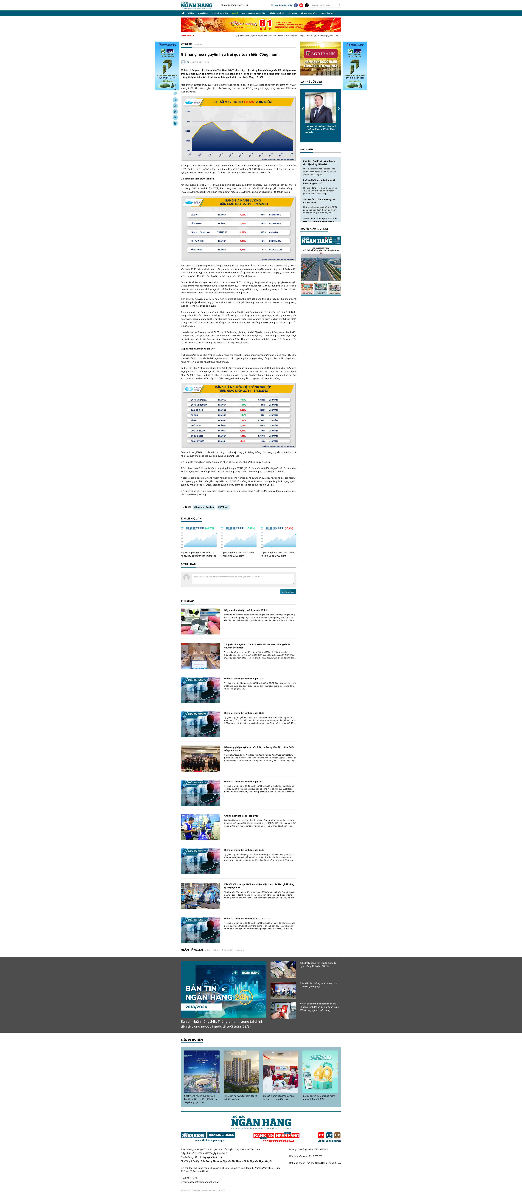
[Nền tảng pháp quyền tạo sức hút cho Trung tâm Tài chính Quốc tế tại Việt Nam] (200, 758)
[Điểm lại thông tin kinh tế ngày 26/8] (200, 724)
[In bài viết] (175, 123)
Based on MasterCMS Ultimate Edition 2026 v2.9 (203, 1190)
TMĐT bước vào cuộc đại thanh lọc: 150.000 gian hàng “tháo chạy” (320, 221)
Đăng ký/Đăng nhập (283, 5)
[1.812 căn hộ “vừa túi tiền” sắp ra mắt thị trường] (241, 1071)
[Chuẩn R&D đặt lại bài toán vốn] (200, 827)
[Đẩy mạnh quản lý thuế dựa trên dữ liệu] (200, 621)
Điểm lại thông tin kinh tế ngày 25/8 (244, 781)
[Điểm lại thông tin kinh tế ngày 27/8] (200, 690)
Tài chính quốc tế (276, 13)
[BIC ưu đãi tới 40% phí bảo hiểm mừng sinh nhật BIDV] (320, 1071)
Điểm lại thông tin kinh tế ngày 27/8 (244, 678)
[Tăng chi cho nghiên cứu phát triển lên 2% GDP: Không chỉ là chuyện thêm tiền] (200, 656)
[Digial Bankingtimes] (329, 1137)
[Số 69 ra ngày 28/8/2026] (320, 265)
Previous (303, 108)
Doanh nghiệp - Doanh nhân (253, 13)
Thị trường (292, 13)
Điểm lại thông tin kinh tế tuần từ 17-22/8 (247, 918)
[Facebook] (296, 5)
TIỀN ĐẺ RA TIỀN (192, 1040)
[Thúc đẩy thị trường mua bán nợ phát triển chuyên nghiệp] (283, 990)
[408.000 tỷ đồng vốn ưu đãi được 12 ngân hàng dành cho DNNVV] (283, 969)
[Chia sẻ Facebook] (175, 100)
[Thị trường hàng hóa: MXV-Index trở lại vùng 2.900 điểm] (238, 537)
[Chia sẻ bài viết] (175, 117)
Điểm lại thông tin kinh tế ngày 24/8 (244, 849)
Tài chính (198, 44)
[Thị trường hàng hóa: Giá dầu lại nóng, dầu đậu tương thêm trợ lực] (199, 537)
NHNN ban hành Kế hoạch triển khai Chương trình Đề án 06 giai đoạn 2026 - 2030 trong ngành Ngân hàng (320, 1007)
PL (188, 62)
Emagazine (240, 950)
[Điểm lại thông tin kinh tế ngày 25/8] (200, 793)
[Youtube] (301, 5)
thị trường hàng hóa (204, 507)
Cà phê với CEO (311, 82)
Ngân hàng (203, 13)
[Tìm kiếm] (339, 5)
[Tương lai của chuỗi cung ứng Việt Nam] (320, 107)
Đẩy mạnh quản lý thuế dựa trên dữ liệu (246, 610)
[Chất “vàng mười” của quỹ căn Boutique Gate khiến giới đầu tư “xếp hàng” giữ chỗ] (202, 1071)
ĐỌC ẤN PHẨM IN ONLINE (314, 228)
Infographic (227, 950)
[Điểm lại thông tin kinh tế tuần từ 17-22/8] (200, 930)
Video (207, 950)
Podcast (216, 950)
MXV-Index (223, 507)
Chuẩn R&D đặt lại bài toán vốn (241, 815)
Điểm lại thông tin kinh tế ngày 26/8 (244, 712)
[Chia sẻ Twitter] (175, 105)
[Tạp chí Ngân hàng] (276, 1137)
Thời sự (191, 13)
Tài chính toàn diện (219, 13)
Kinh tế (235, 13)
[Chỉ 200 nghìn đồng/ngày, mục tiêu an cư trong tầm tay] (280, 1071)
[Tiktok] (307, 5)
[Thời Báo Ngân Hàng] (199, 5)
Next (339, 108)
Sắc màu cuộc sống (309, 13)
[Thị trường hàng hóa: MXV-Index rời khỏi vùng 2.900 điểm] (278, 537)
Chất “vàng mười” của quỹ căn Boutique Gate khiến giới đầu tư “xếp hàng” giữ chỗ (200, 1099)
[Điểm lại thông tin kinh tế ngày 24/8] (200, 861)
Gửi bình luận (288, 592)
